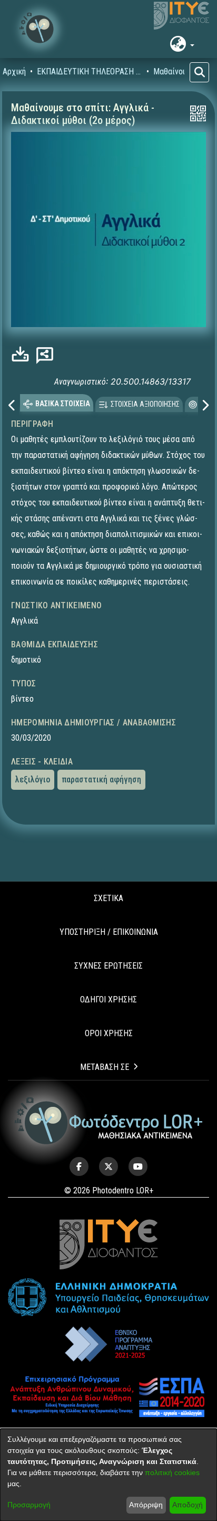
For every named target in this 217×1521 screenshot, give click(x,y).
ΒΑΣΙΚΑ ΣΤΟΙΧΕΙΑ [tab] (62, 388)
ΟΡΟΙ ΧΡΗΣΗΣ (109, 1018)
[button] (39, 29)
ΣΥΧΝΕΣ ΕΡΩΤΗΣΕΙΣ (108, 951)
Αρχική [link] (14, 71)
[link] (23, 354)
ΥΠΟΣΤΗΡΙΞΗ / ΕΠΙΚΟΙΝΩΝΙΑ (109, 917)
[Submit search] (199, 72)
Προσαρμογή (29, 1504)
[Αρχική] (108, 1106)
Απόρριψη (146, 1504)
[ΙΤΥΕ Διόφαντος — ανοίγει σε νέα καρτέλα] (181, 16)
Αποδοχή (187, 1504)
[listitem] (79, 1151)
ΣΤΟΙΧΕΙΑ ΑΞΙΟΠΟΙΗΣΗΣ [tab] (145, 389)
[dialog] (108, 1475)
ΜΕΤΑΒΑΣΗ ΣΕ (104, 1052)
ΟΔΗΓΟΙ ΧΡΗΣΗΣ (108, 985)
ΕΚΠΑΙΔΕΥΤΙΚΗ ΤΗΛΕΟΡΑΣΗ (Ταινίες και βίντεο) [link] (89, 71)
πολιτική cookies (172, 1472)
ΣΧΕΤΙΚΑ (108, 883)
